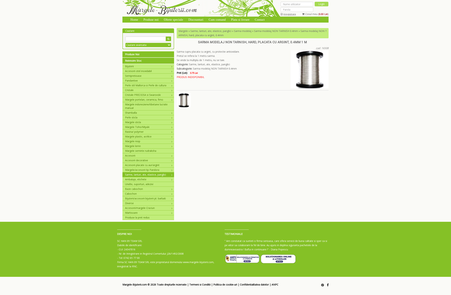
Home (134, 19)
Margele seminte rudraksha (140, 150)
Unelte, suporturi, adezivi (139, 184)
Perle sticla (131, 117)
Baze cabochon (134, 189)
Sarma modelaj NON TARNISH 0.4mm (276, 31)
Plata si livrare (240, 19)
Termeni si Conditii (200, 284)
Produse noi (151, 19)
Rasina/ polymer (134, 131)
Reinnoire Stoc (133, 60)
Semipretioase (133, 75)
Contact (260, 19)
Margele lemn (133, 146)
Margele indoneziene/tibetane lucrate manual (146, 106)
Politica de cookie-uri (225, 284)
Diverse (129, 203)
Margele (183, 31)
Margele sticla (133, 122)
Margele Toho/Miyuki (137, 127)
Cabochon (131, 193)
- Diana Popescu (278, 249)
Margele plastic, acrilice (138, 136)
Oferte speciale (173, 19)
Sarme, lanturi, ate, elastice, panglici (145, 174)
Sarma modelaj (242, 31)
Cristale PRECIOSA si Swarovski (143, 95)
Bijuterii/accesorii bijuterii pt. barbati (145, 198)
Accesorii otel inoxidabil (138, 71)
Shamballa (131, 112)
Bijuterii (129, 66)
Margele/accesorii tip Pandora (142, 169)
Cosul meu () (317, 14)
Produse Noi (132, 54)
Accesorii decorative (136, 160)
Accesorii (130, 155)
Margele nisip (132, 141)
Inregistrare (289, 14)
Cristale (129, 90)
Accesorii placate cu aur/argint (142, 165)
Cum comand (217, 19)
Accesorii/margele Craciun (140, 208)
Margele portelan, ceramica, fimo (144, 99)
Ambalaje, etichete (135, 179)
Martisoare (131, 212)
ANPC (275, 284)
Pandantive (131, 80)
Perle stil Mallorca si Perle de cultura (145, 85)
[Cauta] (168, 39)
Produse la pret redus (137, 217)
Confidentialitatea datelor (254, 284)
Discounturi (195, 19)
